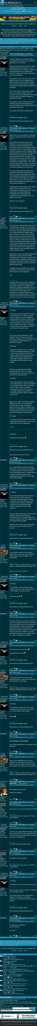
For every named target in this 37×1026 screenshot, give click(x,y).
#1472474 (11, 828)
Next (25, 25)
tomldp (11, 982)
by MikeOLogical (24, 988)
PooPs (11, 977)
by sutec (22, 993)
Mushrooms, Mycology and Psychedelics (12, 24)
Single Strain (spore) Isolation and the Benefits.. (19, 971)
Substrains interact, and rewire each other (23, 882)
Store (18, 13)
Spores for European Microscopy (10, 43)
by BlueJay (22, 964)
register (5, 32)
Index (20, 25)
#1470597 (11, 700)
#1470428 (11, 673)
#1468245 (11, 463)
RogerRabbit (8, 1001)
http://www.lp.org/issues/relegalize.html (21, 121)
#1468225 (11, 306)
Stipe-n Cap (18, 1001)
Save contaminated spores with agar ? (16, 980)
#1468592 (11, 548)
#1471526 (11, 785)
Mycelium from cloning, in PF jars (14, 985)
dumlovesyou (12, 967)
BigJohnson (16, 130)
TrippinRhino (12, 972)
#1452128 (11, 55)
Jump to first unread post (7, 46)
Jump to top (4, 937)
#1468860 (11, 617)
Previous (14, 25)
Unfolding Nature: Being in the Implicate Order (16, 39)
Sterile (11, 987)
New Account (22, 9)
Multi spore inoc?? (10, 956)
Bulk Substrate (21, 41)
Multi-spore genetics (10, 961)
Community (9, 6)
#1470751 (11, 757)
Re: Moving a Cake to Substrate (14, 990)
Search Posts (18, 11)
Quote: (14, 310)
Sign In (14, 9)
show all (34, 46)
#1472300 (11, 805)
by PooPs (23, 979)
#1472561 (11, 854)
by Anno (22, 959)
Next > (29, 46)
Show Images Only (5, 1006)
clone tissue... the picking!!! (13, 976)
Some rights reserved (29, 1021)
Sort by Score (13, 1006)
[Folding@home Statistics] (4, 808)
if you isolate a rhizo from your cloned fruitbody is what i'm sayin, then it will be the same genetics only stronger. (22, 707)
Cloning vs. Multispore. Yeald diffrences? (17, 966)
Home (2, 6)
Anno (14, 826)
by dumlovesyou (24, 969)
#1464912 (11, 131)
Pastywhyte (24, 1001)
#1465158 (11, 221)
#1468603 (11, 580)
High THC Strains (31, 41)
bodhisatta (30, 1001)
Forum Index (8, 11)
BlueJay (11, 962)
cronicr (13, 1001)
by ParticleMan (23, 983)
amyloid (14, 305)
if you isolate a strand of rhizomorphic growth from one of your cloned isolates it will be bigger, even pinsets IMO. (23, 587)
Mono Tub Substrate (10, 41)
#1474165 (11, 877)
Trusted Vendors (29, 11)
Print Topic (20, 1006)
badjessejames (13, 957)
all (34, 966)
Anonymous (16, 853)
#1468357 (11, 488)
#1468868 (11, 645)
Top (36, 126)
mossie (14, 578)
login (31, 31)
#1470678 (11, 737)
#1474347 (11, 921)
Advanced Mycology (30, 24)
